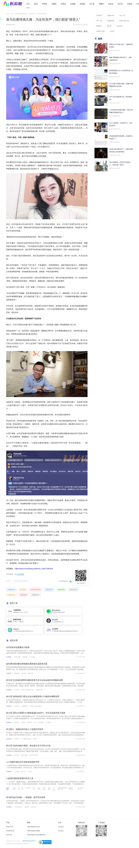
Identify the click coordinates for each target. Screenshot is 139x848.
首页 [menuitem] (28, 4)
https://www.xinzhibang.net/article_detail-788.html (34, 569)
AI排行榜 (9, 835)
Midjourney (110, 15)
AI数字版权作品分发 (33, 826)
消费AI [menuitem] (101, 4)
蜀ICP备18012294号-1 (29, 841)
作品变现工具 (10, 831)
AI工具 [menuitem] (91, 4)
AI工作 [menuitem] (120, 4)
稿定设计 (99, 26)
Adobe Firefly (100, 31)
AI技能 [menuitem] (82, 4)
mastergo (119, 26)
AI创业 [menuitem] (129, 4)
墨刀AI (109, 26)
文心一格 (99, 21)
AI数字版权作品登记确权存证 (36, 835)
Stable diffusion (124, 21)
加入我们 (61, 831)
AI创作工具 (9, 826)
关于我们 (61, 826)
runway (112, 31)
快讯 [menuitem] (36, 4)
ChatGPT (99, 15)
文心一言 (122, 15)
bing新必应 (110, 21)
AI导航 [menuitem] (44, 4)
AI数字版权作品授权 (33, 831)
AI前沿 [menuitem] (63, 4)
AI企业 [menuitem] (110, 4)
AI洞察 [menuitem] (72, 4)
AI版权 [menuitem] (54, 4)
